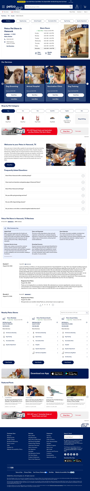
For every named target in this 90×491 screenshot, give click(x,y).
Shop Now (9, 164)
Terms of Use (73, 448)
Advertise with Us (51, 457)
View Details (8, 362)
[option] (14, 84)
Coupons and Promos (52, 451)
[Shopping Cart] (85, 7)
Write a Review (8, 36)
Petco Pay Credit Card (34, 439)
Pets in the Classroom (34, 459)
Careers (49, 435)
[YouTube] (77, 454)
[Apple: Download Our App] (68, 460)
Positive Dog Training (34, 443)
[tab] (45, 175)
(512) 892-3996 (65, 326)
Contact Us (10, 447)
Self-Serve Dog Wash (34, 441)
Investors (49, 453)
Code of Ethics (51, 439)
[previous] (2, 84)
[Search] (71, 7)
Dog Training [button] (67, 21)
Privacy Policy (27, 472)
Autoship (30, 451)
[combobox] (74, 312)
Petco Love (50, 447)
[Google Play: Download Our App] (77, 460)
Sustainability (50, 455)
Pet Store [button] (8, 21)
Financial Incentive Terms (71, 449)
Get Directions (10, 46)
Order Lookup (11, 439)
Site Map (51, 472)
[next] (87, 84)
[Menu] (3, 7)
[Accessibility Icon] (72, 472)
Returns (9, 435)
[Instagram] (74, 454)
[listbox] (45, 84)
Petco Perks (31, 435)
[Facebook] (65, 454)
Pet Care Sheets (32, 455)
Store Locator (11, 443)
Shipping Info (10, 437)
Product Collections (33, 457)
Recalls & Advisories (12, 441)
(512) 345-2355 (35, 326)
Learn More (14, 99)
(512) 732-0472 (6, 326)
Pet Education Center (34, 453)
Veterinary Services (33, 445)
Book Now (14, 95)
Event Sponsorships (52, 441)
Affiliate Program (51, 445)
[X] (68, 454)
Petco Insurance (32, 447)
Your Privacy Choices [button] (38, 472)
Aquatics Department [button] (82, 21)
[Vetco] (10, 467)
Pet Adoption (32, 449)
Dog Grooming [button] (23, 21)
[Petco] (14, 6)
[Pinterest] (71, 454)
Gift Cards (49, 449)
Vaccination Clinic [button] (52, 21)
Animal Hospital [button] (37, 21)
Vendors (49, 443)
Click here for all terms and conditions (56, 485)
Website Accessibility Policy (14, 449)
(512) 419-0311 (10, 39)
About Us (49, 437)
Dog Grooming (32, 437)
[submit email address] (81, 437)
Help (8, 445)
